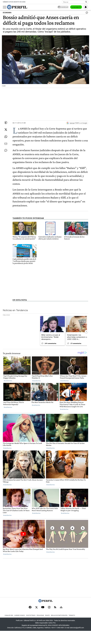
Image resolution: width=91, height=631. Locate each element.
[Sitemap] (61, 607)
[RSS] (55, 607)
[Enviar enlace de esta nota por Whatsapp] (6, 137)
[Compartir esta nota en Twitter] (6, 129)
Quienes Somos (19, 615)
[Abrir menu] (4, 7)
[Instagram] (49, 607)
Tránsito (72, 615)
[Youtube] (42, 607)
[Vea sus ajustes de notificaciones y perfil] (85, 7)
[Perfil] (45, 602)
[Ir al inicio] (17, 7)
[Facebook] (30, 607)
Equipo (47, 615)
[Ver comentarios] (86, 13)
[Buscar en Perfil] (86, 2)
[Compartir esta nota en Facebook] (6, 122)
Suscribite (76, 7)
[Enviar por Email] (6, 144)
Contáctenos (30, 615)
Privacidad (40, 615)
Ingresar (64, 7)
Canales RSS (9, 615)
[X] (36, 607)
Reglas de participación (59, 615)
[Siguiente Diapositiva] (86, 331)
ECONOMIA (7, 13)
